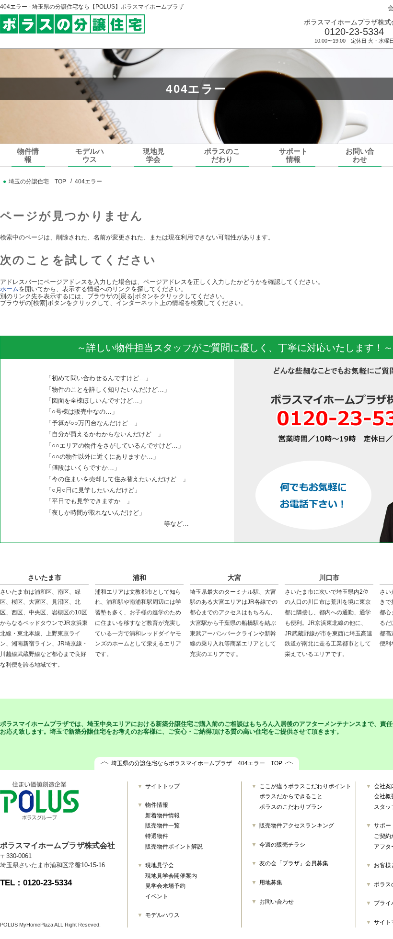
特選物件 (156, 836)
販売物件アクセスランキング (296, 825)
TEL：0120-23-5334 (36, 882)
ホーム (9, 289)
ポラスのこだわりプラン (291, 806)
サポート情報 (293, 155)
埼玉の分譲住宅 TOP (37, 181)
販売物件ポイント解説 (174, 846)
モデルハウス (89, 155)
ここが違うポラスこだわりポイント (305, 786)
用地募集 (270, 882)
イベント (156, 896)
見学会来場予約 (165, 885)
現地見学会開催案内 (171, 875)
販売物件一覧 (162, 825)
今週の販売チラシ (282, 844)
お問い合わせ (360, 155)
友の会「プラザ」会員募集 (293, 863)
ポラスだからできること (291, 796)
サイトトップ (162, 786)
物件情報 (28, 155)
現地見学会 (153, 155)
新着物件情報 (162, 815)
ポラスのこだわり (222, 155)
